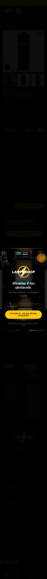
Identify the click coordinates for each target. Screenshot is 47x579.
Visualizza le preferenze (23, 303)
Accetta (23, 289)
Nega (23, 296)
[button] (43, 273)
